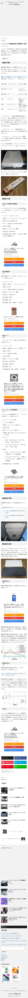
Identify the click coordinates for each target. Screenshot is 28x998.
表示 (7, 58)
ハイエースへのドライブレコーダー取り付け (11, 935)
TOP (12, 988)
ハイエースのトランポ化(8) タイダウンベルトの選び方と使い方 (14, 941)
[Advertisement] (14, 21)
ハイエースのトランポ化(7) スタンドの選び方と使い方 (14, 944)
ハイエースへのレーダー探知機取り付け (10, 933)
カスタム (4, 777)
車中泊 (6, 779)
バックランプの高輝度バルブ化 (16, 797)
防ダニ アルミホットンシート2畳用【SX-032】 (14, 316)
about (16, 988)
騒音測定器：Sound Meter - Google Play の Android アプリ (15, 674)
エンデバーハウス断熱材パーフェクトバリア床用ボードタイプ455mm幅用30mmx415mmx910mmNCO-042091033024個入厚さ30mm (13, 250)
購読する (5, 926)
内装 (3, 779)
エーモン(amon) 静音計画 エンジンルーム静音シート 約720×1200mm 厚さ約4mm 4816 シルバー (13, 478)
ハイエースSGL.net (14, 4)
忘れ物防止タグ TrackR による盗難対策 (10, 938)
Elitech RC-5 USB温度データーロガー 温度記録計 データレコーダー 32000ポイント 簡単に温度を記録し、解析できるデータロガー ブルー (14, 606)
